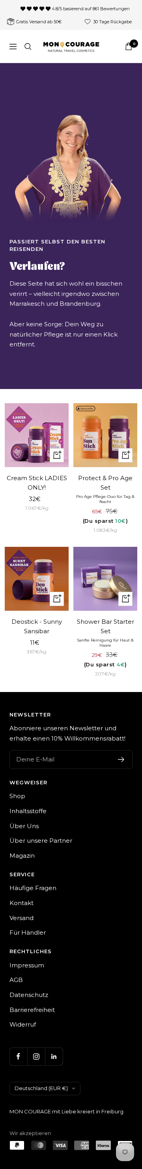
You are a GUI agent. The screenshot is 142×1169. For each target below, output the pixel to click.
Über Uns (24, 826)
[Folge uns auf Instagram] (36, 1056)
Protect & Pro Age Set (105, 482)
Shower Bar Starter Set (105, 626)
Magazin (22, 855)
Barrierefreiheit (32, 1010)
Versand (21, 918)
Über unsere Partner (40, 840)
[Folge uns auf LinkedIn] (54, 1056)
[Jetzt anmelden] (121, 759)
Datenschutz (28, 995)
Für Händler (27, 932)
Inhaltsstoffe (28, 811)
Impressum (26, 965)
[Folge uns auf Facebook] (18, 1056)
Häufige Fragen (32, 888)
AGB (16, 980)
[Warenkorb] (129, 46)
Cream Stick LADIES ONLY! (37, 482)
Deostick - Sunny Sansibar (36, 626)
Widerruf (22, 1024)
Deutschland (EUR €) (41, 1088)
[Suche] (28, 46)
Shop (17, 796)
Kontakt (21, 903)
